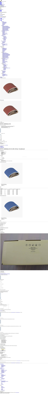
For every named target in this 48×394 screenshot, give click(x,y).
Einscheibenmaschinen (3, 365)
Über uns (2, 388)
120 (1, 139)
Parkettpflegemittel (3, 378)
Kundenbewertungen (2, 147)
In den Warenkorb (1, 143)
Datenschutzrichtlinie (13, 312)
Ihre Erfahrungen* (2, 308)
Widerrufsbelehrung (3, 387)
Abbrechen (1, 310)
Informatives (2, 384)
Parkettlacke (2, 374)
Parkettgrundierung (3, 375)
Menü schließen (2, 271)
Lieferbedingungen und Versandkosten (4, 381)
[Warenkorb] (1, 20)
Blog (1, 383)
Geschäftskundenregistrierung (2, 17)
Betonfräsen (2, 366)
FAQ (1, 382)
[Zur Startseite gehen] (2, 5)
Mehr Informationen (17, 392)
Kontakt (2, 389)
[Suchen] (0, 7)
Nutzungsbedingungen (18, 312)
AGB (1, 386)
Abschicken (3, 310)
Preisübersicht (1, 146)
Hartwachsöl (2, 376)
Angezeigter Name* (2, 304)
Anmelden (1, 13)
